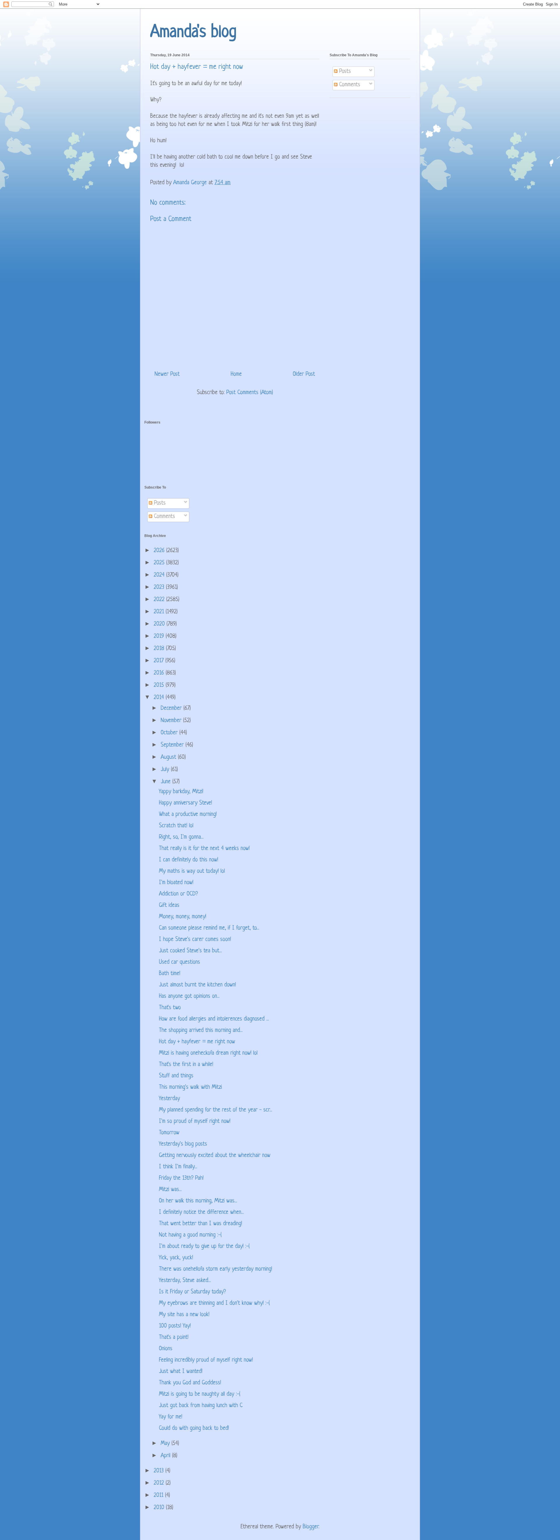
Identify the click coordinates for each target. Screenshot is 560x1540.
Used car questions (179, 962)
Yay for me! (170, 1417)
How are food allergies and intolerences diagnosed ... (214, 1019)
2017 (159, 661)
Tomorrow (169, 1133)
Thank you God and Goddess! (190, 1383)
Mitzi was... (170, 1190)
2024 (160, 575)
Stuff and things (176, 1076)
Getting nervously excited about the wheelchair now (214, 1156)
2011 (159, 1495)
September (173, 745)
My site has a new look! (184, 1315)
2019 (160, 636)
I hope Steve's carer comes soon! (195, 940)
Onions (165, 1349)
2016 (160, 673)
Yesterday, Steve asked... (185, 1281)
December (172, 708)
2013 (159, 1471)
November (172, 721)
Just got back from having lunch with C (201, 1406)
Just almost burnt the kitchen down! (197, 985)
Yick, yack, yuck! (176, 1258)
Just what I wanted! (180, 1372)
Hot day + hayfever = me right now (197, 1042)
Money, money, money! (182, 917)
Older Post (304, 374)
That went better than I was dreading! (200, 1224)
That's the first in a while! (186, 1065)
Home (236, 374)
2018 (160, 649)
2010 (160, 1508)
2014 (160, 698)
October (170, 733)
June (166, 782)
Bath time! (169, 974)
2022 (160, 600)
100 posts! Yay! (175, 1326)
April (166, 1456)
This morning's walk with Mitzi (190, 1087)
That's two (170, 1008)
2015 (160, 685)
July (166, 770)
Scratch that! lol (176, 826)
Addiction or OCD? (178, 894)
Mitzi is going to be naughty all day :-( (199, 1394)
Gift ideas (169, 905)
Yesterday (169, 1099)
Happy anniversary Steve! (185, 803)
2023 (160, 587)
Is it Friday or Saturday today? (192, 1292)
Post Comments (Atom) (249, 393)
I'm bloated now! (176, 883)
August (169, 757)
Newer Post (167, 374)
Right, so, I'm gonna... (181, 837)
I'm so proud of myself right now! (194, 1121)
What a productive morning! (188, 815)
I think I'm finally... (178, 1167)
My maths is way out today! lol (192, 871)
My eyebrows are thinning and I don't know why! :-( (214, 1303)
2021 (160, 612)
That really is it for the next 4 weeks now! (204, 849)
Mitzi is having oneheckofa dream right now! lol (208, 1053)
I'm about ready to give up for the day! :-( (204, 1247)
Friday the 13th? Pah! (181, 1178)
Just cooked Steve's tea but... (190, 951)
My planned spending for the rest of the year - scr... (215, 1110)
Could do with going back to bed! (194, 1428)
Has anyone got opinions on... (189, 996)
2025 (160, 563)
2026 (160, 551)
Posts (344, 72)
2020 (160, 624)
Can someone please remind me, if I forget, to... (209, 928)
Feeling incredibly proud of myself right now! (206, 1360)
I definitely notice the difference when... (201, 1212)
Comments (348, 85)
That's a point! (173, 1337)
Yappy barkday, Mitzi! (181, 792)
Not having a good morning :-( (190, 1235)
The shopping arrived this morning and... (201, 1031)
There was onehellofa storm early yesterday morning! (215, 1269)
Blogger (310, 1527)
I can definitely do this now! (188, 860)
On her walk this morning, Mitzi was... (198, 1201)
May (166, 1444)
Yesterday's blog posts (183, 1144)
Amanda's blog (193, 32)
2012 (160, 1483)
